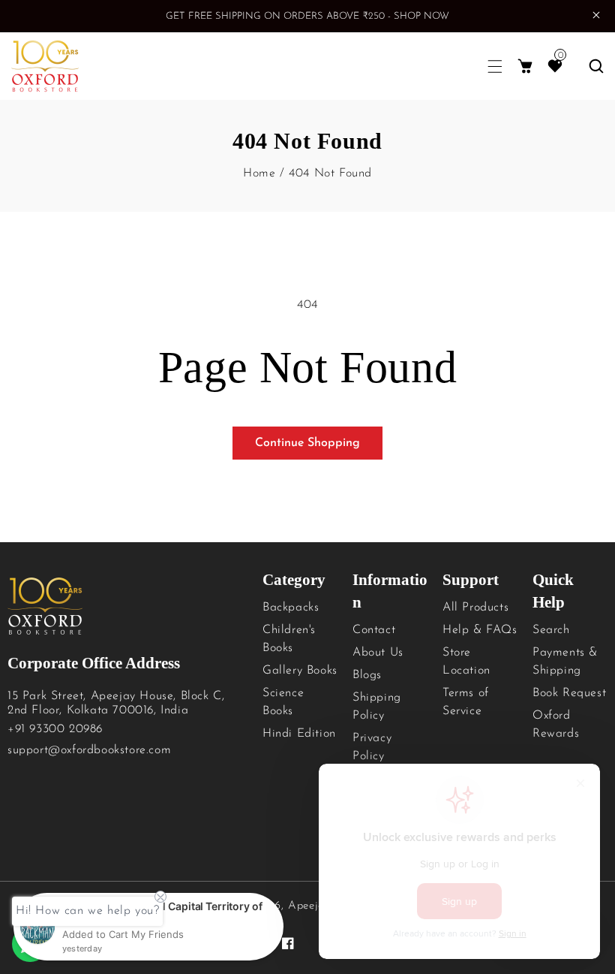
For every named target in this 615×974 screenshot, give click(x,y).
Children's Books (289, 639)
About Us (378, 653)
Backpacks (290, 608)
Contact (373, 630)
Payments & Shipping (565, 662)
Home (259, 173)
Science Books (283, 702)
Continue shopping (307, 443)
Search (551, 630)
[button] (495, 66)
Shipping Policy (376, 707)
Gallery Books (300, 671)
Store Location (466, 662)
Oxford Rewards (555, 725)
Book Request (569, 693)
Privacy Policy (372, 747)
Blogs (367, 675)
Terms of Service (465, 702)
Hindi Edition (299, 734)
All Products (475, 608)
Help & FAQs (480, 630)
